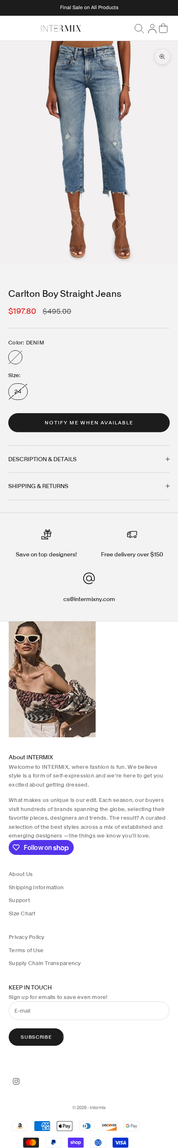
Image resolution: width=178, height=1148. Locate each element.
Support (19, 900)
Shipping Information (36, 887)
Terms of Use (26, 950)
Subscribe (36, 1037)
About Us (21, 874)
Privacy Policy (27, 937)
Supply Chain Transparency (45, 963)
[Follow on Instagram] (16, 1081)
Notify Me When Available (89, 422)
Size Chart (22, 913)
